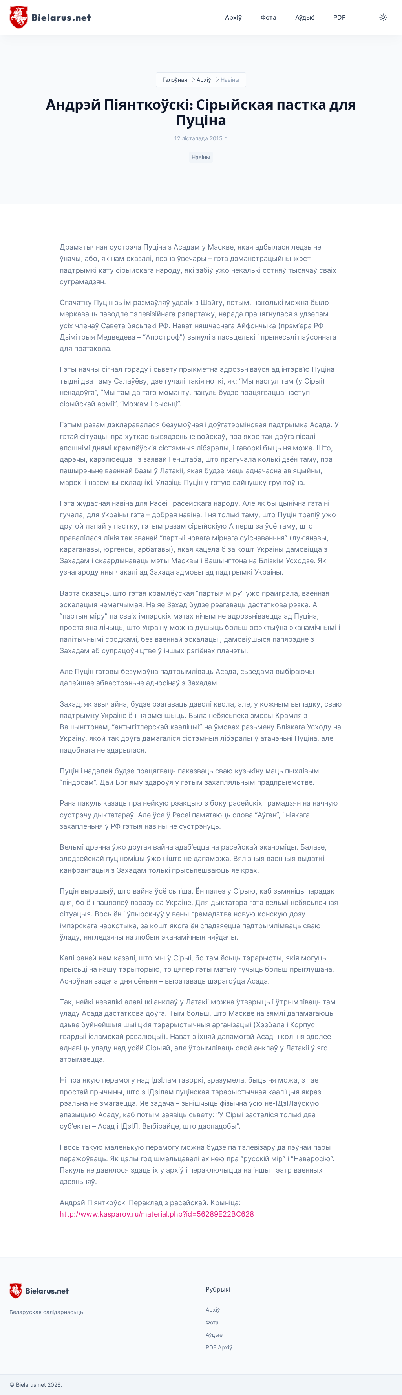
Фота (212, 1322)
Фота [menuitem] (268, 17)
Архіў (204, 79)
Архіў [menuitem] (233, 17)
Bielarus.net (47, 1291)
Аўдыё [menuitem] (304, 17)
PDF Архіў (219, 1347)
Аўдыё (214, 1334)
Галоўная (175, 79)
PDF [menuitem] (339, 17)
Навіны (201, 157)
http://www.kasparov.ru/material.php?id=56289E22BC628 (157, 1214)
